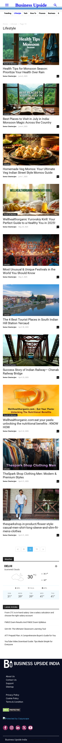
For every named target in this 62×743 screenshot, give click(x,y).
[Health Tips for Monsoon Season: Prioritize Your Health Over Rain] (31, 49)
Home (5, 24)
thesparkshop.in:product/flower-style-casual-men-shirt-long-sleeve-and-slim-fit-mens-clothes (31, 527)
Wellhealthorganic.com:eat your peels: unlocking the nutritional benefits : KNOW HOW (30, 423)
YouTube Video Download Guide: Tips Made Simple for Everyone (28, 643)
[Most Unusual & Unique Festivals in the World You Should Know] (31, 250)
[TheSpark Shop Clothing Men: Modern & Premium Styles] (31, 454)
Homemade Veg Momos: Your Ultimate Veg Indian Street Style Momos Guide (29, 170)
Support (10, 683)
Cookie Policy (12, 698)
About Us (10, 676)
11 (37, 549)
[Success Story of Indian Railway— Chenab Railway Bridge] (31, 350)
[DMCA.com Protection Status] (11, 711)
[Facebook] (5, 727)
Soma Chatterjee (9, 76)
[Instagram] (11, 727)
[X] (24, 727)
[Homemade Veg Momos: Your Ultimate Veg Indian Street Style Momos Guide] (31, 149)
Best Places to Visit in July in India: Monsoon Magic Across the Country (27, 120)
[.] (31, 664)
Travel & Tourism (10, 365)
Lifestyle (14, 24)
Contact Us (11, 680)
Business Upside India (16, 739)
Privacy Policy (12, 695)
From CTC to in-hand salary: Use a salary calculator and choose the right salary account (29, 614)
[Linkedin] (17, 727)
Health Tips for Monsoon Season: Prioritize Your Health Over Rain (25, 70)
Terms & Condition (14, 702)
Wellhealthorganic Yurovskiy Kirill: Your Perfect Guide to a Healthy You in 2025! (29, 221)
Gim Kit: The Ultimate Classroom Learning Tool (25, 629)
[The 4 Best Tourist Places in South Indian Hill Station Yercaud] (31, 300)
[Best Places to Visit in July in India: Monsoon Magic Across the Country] (31, 99)
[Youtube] (30, 727)
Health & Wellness (10, 64)
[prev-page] (17, 549)
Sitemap (10, 687)
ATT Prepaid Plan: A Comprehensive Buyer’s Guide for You (30, 635)
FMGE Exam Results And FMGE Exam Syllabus (25, 622)
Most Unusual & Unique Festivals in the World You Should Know (29, 271)
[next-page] (43, 549)
